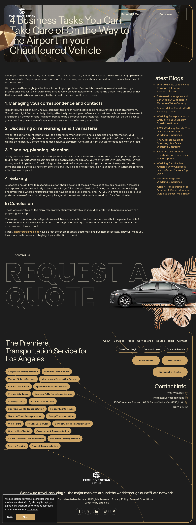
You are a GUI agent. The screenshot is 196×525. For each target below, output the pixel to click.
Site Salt (104, 502)
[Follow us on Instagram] (105, 511)
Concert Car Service (42, 401)
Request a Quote (77, 284)
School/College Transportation (72, 423)
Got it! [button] (10, 517)
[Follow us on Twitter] (88, 511)
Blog (171, 340)
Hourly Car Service (37, 423)
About (106, 340)
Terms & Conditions (141, 499)
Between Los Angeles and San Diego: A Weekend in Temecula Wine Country (172, 100)
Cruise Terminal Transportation (26, 438)
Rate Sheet (146, 360)
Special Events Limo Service (51, 386)
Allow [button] (25, 517)
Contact (182, 340)
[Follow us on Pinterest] (113, 511)
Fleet (131, 340)
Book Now (165, 14)
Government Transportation (52, 431)
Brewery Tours (16, 401)
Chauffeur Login (128, 349)
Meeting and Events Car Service (59, 379)
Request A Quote (132, 14)
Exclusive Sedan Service (72, 499)
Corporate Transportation (23, 371)
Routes (160, 340)
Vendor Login (152, 349)
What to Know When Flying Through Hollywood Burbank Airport (173, 88)
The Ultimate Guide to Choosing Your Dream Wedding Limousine (170, 143)
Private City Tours (18, 393)
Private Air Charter (18, 386)
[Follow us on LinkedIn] (96, 511)
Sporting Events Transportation (26, 408)
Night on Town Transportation (25, 416)
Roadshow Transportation (65, 438)
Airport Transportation (45, 446)
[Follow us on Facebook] (79, 511)
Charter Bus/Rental (19, 431)
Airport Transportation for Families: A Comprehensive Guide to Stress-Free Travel (173, 190)
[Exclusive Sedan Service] (22, 14)
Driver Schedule (176, 349)
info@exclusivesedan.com (168, 397)
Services (119, 340)
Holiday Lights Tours (62, 408)
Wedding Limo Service (57, 371)
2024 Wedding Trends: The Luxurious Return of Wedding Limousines (173, 132)
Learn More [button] (32, 509)
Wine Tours (14, 423)
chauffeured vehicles (26, 231)
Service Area (145, 340)
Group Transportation (61, 416)
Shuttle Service (17, 446)
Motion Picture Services (21, 379)
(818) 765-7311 (175, 393)
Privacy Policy (120, 499)
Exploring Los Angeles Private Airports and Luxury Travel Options (173, 155)
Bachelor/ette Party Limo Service (53, 393)
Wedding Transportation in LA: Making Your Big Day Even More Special (173, 120)
